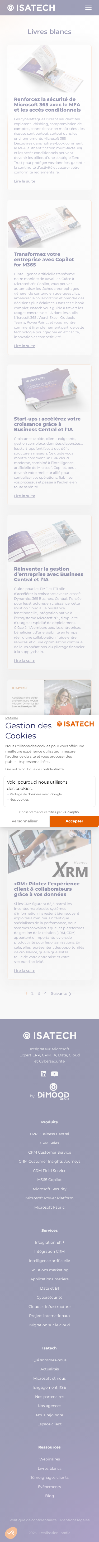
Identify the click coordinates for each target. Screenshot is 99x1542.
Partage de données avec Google (36, 794)
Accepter (74, 821)
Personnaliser (25, 821)
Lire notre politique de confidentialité (34, 769)
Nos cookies (19, 799)
